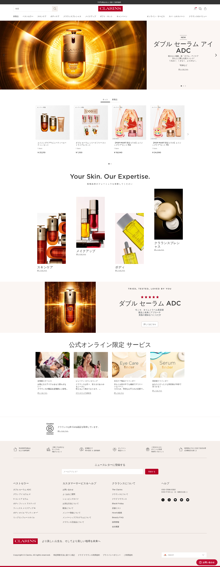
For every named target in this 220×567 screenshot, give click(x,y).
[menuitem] (195, 8)
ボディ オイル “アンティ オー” (25, 513)
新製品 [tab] (114, 99)
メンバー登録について (71, 513)
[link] (51, 270)
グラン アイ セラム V (21, 494)
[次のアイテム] (215, 55)
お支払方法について (71, 504)
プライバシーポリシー (112, 555)
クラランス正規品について (73, 522)
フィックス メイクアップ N (24, 508)
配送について (68, 508)
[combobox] (184, 555)
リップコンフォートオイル (24, 517)
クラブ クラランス (119, 499)
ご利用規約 (128, 555)
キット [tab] (105, 99)
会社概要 (115, 527)
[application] (53, 375)
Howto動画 (117, 513)
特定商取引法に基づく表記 (64, 555)
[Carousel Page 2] (183, 85)
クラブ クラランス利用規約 (89, 555)
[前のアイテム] (4, 55)
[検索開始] (55, 8)
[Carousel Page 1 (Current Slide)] (181, 85)
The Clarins (117, 490)
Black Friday (118, 504)
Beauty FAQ (117, 517)
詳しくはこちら (183, 69)
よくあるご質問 (69, 494)
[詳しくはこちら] (73, 55)
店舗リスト (116, 508)
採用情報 (115, 522)
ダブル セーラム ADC (22, 490)
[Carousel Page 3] (185, 85)
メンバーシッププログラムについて (77, 517)
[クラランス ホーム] (110, 9)
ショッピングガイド (71, 499)
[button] (36, 483)
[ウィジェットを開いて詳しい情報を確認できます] (206, 562)
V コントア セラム (20, 499)
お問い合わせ (68, 490)
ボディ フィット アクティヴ (24, 504)
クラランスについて (120, 494)
